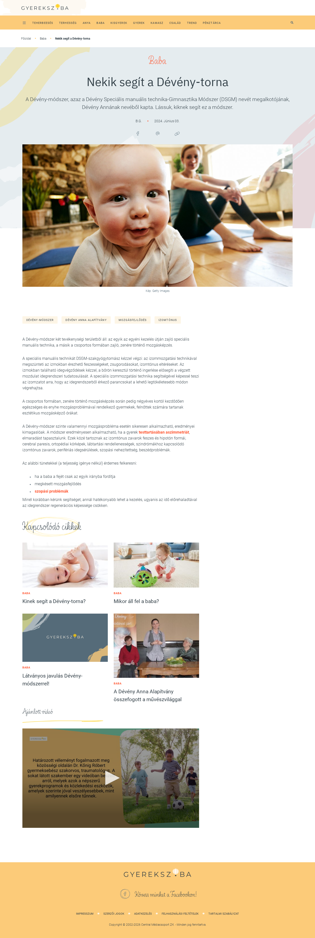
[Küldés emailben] (157, 133)
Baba (43, 38)
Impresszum (85, 913)
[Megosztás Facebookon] (138, 133)
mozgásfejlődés (133, 320)
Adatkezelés (143, 913)
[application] (110, 778)
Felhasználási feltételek (180, 913)
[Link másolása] (177, 133)
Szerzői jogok (113, 913)
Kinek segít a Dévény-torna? (54, 601)
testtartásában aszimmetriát (164, 432)
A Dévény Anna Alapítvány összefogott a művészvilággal (148, 695)
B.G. (139, 121)
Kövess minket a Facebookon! (166, 895)
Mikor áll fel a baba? (136, 601)
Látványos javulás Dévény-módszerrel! (52, 680)
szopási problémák (51, 491)
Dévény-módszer (40, 320)
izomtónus (167, 320)
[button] (111, 778)
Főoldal (26, 38)
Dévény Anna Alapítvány (86, 320)
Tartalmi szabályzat (223, 913)
